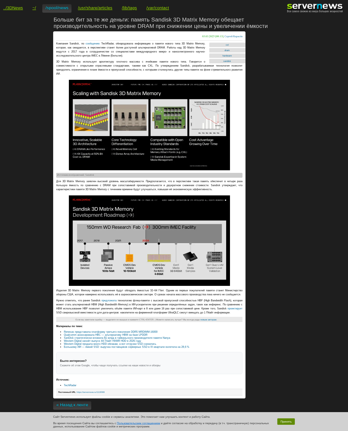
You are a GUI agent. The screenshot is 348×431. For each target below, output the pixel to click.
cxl (227, 45)
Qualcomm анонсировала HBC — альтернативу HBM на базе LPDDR (105, 334)
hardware (227, 55)
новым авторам (208, 319)
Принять (286, 421)
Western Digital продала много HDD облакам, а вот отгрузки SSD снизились (110, 343)
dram (227, 50)
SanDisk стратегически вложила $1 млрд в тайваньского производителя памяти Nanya (117, 337)
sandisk (227, 61)
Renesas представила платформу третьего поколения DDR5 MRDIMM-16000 (110, 331)
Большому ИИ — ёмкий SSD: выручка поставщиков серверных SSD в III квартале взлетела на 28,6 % (126, 346)
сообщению (93, 43)
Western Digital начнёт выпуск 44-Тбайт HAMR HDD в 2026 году (102, 340)
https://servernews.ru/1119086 (91, 392)
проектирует (235, 308)
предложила (109, 300)
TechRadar (70, 385)
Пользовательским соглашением (138, 423)
